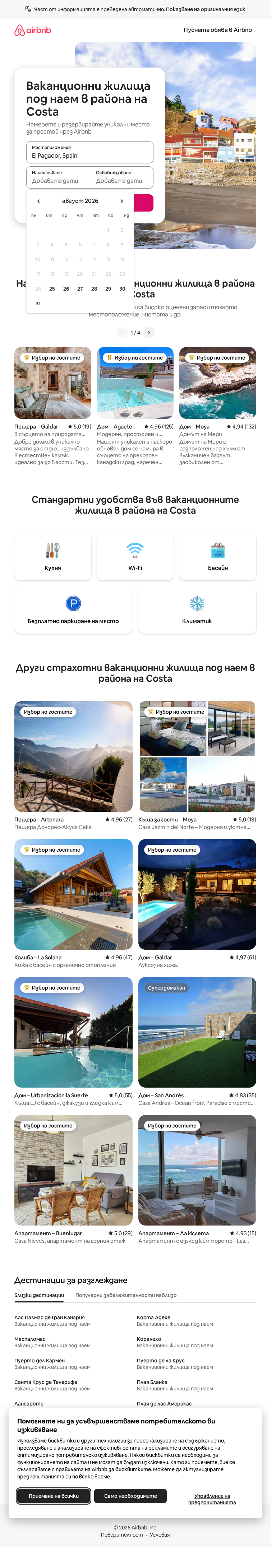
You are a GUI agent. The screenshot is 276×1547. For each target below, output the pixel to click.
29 (108, 289)
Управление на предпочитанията (212, 1499)
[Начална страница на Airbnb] (32, 30)
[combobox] (90, 155)
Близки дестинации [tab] (39, 1295)
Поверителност (122, 1535)
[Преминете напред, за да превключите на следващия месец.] (121, 201)
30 (122, 289)
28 (94, 289)
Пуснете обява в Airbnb (218, 30)
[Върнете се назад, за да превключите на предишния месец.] (39, 201)
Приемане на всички (54, 1496)
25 (52, 289)
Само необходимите (130, 1496)
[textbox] (58, 180)
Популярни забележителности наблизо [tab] (126, 1295)
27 (80, 289)
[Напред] (149, 332)
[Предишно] (122, 332)
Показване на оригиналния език (205, 9)
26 (66, 289)
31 (38, 303)
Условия (160, 1535)
